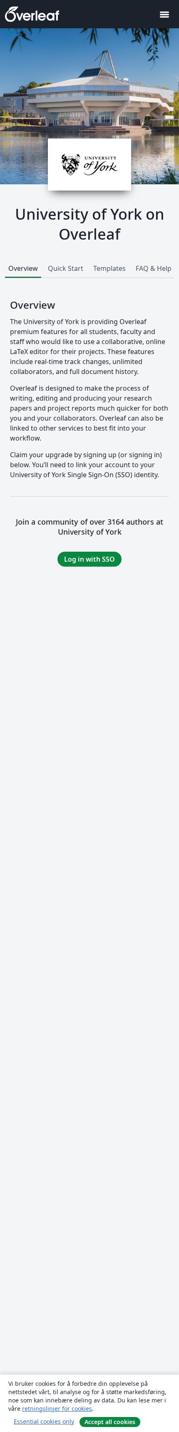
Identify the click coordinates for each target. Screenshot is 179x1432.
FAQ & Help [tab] (154, 268)
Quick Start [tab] (65, 268)
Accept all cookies (110, 1422)
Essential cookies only (44, 1421)
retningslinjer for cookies (57, 1408)
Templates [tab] (109, 268)
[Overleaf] (32, 14)
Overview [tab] (23, 268)
